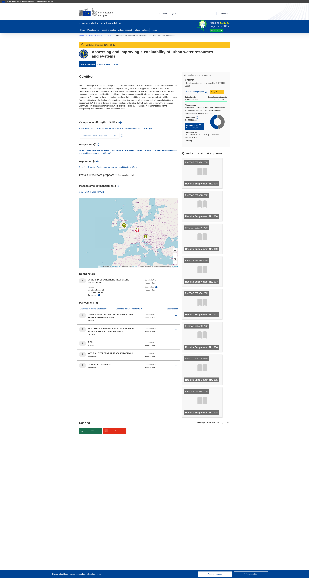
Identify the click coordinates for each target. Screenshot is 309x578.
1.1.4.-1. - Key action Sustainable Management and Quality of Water (108, 167)
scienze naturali (86, 128)
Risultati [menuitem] (117, 64)
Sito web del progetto (197, 91)
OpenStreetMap (115, 266)
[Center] (175, 258)
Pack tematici (93, 30)
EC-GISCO (135, 266)
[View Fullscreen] (175, 250)
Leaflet (101, 266)
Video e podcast (125, 30)
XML (93, 431)
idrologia (148, 128)
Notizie (137, 30)
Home (82, 30)
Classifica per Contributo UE (128, 309)
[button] (174, 13)
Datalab (145, 30)
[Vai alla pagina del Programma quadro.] (83, 54)
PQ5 (109, 35)
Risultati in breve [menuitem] (103, 64)
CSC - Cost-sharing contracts (91, 192)
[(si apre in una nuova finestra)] (98, 12)
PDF (117, 431)
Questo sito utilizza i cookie (64, 574)
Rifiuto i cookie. (250, 574)
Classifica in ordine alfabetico (92, 309)
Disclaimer (175, 266)
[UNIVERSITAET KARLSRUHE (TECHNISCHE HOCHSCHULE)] (137, 230)
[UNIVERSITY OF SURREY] (125, 226)
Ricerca (154, 30)
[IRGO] (145, 237)
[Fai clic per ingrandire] (176, 315)
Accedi (164, 14)
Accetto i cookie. (215, 574)
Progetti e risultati (108, 30)
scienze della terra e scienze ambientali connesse (118, 128)
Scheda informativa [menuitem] (87, 64)
